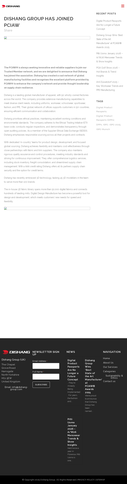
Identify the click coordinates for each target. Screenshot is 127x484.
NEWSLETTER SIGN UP (46, 353)
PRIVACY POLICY (86, 480)
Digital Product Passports (104, 109)
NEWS (71, 351)
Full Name (38, 371)
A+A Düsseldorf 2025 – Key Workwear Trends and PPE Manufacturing (109, 86)
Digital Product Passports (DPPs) (105, 118)
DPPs (99, 124)
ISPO (105, 124)
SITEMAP (100, 480)
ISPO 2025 (114, 124)
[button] (122, 6)
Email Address (40, 361)
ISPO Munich (103, 129)
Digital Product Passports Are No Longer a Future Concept (108, 25)
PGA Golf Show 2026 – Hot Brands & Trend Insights (108, 71)
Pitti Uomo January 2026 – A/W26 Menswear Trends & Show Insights (109, 57)
